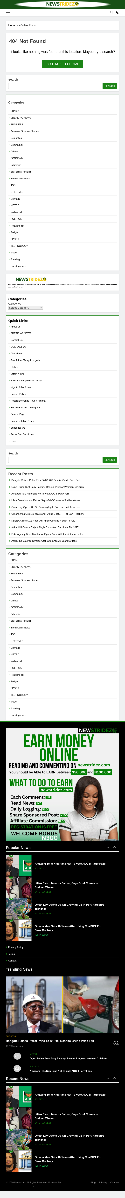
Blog (93, 1182)
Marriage (15, 198)
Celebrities (16, 138)
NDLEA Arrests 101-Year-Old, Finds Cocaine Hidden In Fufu (43, 520)
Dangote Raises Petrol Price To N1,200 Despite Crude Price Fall (45, 480)
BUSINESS (17, 124)
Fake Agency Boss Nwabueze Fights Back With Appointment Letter (47, 534)
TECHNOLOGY (19, 245)
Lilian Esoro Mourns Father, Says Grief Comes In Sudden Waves (45, 500)
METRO (15, 205)
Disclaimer (16, 353)
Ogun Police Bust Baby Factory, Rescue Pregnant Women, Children (47, 487)
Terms (11, 954)
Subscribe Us (18, 427)
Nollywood (16, 212)
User (13, 441)
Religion (15, 232)
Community (17, 144)
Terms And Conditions (22, 434)
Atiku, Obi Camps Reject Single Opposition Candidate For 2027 (44, 527)
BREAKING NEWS (21, 117)
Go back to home (63, 64)
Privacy (103, 1182)
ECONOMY (17, 158)
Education (16, 165)
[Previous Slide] (108, 847)
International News (20, 178)
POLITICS (16, 218)
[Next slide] (114, 847)
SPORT (15, 239)
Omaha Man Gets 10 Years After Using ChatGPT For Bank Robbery (47, 513)
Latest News (17, 373)
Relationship (17, 225)
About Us (16, 326)
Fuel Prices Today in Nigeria (25, 360)
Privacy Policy (18, 394)
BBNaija (15, 111)
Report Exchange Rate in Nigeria (28, 400)
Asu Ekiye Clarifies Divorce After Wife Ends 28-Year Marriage (44, 540)
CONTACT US (18, 346)
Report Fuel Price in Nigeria (25, 407)
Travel (14, 252)
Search (13, 79)
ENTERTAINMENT (21, 171)
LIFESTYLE (17, 192)
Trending (15, 259)
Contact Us (17, 340)
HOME (14, 367)
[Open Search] (111, 12)
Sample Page (18, 414)
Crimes (14, 151)
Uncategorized (18, 266)
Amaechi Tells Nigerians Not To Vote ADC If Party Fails (40, 493)
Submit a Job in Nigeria (23, 421)
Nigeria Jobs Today (21, 387)
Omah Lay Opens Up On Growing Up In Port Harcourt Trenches (45, 507)
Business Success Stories (25, 131)
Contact (12, 960)
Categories (14, 303)
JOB (13, 185)
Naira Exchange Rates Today (26, 380)
